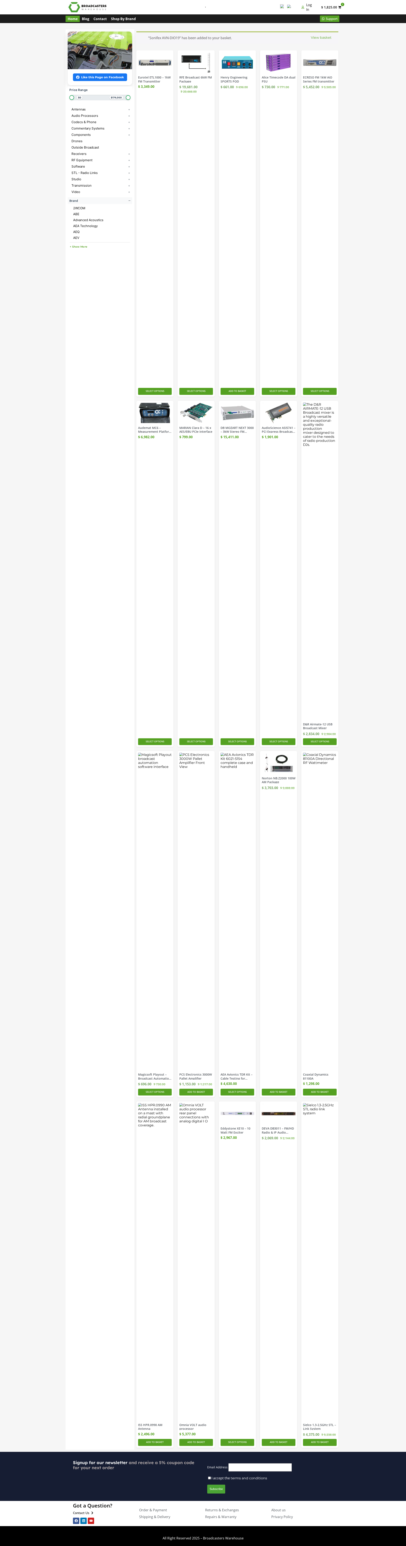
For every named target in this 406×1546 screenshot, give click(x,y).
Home (73, 19)
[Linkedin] (83, 1521)
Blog (85, 19)
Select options (155, 391)
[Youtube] (91, 1521)
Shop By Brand (123, 19)
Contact (100, 19)
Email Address (217, 1467)
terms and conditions (249, 1478)
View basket (321, 38)
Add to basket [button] (237, 391)
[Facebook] (76, 1521)
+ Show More (78, 246)
